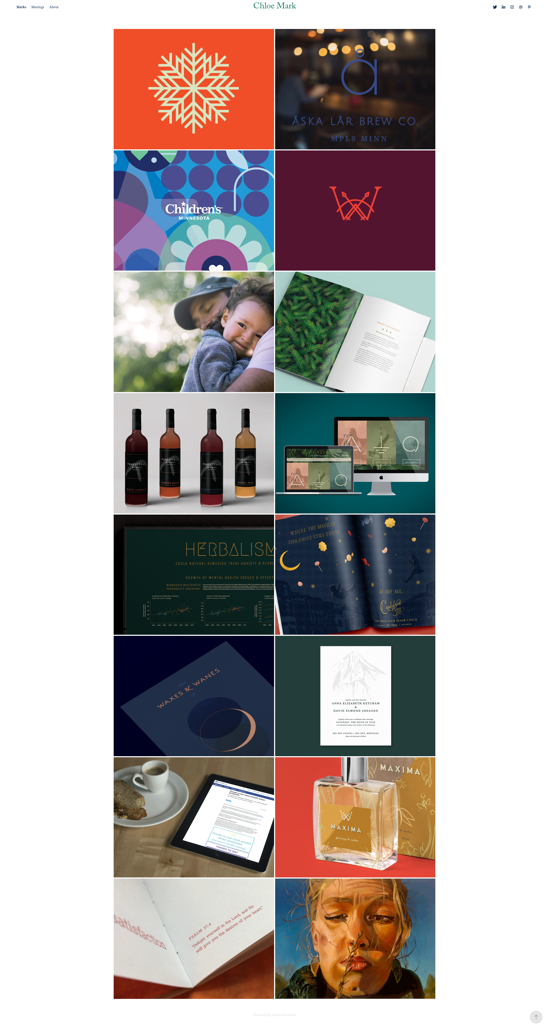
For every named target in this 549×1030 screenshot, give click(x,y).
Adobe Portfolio (284, 1015)
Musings (37, 7)
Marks (21, 7)
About (54, 7)
